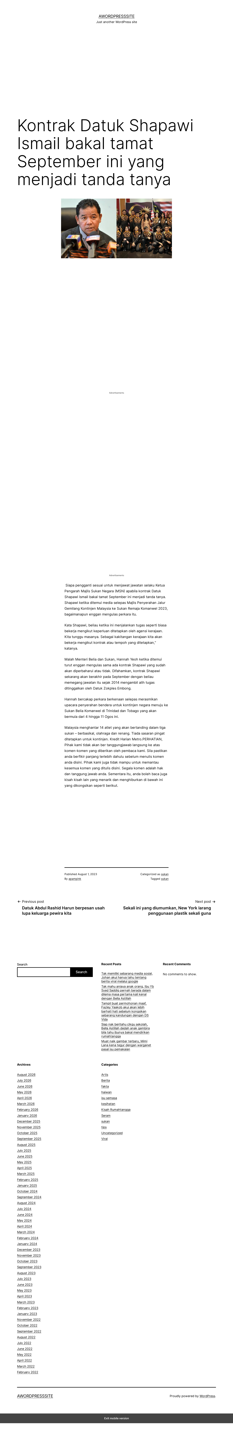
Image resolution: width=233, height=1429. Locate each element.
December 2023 (28, 1249)
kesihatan (108, 1104)
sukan (165, 874)
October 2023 (27, 1261)
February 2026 (27, 1109)
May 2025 (24, 1162)
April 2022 (24, 1360)
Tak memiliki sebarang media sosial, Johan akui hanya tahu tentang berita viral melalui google (127, 977)
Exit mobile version (116, 1418)
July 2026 (24, 1080)
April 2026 (24, 1098)
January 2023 (27, 1314)
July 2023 (24, 1279)
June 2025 (24, 1156)
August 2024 (26, 1203)
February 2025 (27, 1179)
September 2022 (29, 1331)
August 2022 (26, 1337)
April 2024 (24, 1226)
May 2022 (24, 1354)
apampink (75, 878)
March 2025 (26, 1174)
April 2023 (24, 1296)
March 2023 (26, 1302)
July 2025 (24, 1150)
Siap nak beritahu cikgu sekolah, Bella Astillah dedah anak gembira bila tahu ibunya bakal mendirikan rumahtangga (125, 1030)
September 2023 (29, 1267)
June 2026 (24, 1086)
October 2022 (27, 1325)
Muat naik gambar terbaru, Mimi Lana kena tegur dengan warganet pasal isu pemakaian (126, 1045)
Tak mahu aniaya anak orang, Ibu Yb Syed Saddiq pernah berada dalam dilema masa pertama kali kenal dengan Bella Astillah (127, 992)
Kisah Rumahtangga (115, 1109)
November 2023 (29, 1255)
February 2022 (27, 1372)
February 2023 (27, 1308)
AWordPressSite (117, 16)
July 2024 (24, 1209)
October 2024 (27, 1191)
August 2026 (26, 1074)
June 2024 (25, 1214)
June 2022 (24, 1349)
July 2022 (24, 1343)
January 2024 (27, 1244)
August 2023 (26, 1273)
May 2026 (24, 1092)
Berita (105, 1080)
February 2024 (27, 1238)
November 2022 (29, 1319)
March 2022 (26, 1366)
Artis (104, 1074)
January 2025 (27, 1185)
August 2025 (26, 1145)
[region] (116, 72)
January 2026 (27, 1115)
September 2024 (29, 1197)
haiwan (106, 1092)
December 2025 (28, 1121)
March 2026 (26, 1104)
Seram (106, 1115)
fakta (105, 1086)
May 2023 (24, 1290)
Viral (104, 1139)
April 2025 (24, 1168)
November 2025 (29, 1127)
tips (104, 1127)
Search (22, 964)
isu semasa (109, 1098)
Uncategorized (112, 1133)
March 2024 (26, 1232)
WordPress (207, 1396)
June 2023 (24, 1284)
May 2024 (24, 1220)
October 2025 (27, 1133)
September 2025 (29, 1139)
